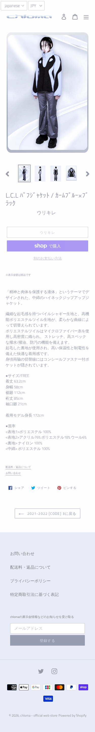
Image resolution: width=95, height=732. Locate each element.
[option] (24, 173)
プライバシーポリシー (30, 581)
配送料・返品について (18, 467)
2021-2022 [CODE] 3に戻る (51, 513)
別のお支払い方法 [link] (47, 258)
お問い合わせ (13, 473)
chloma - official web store (39, 715)
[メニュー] (86, 16)
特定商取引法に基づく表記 (34, 594)
